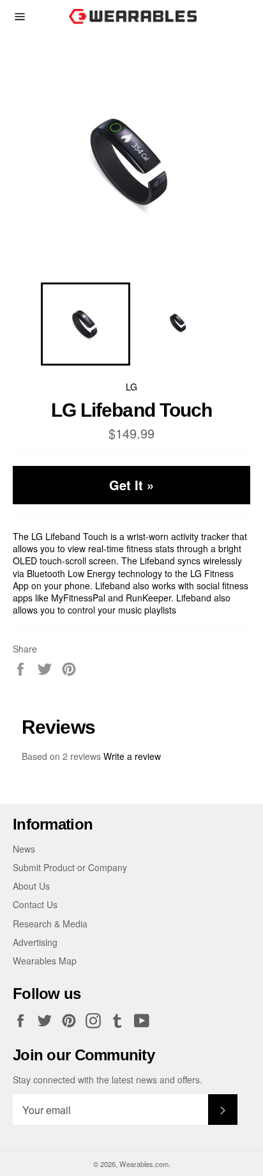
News (24, 848)
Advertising (35, 942)
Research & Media (50, 923)
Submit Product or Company (70, 867)
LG (131, 386)
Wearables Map (45, 960)
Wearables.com (144, 1164)
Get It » (131, 485)
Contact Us (35, 904)
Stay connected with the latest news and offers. (107, 1080)
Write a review (132, 756)
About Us (31, 885)
